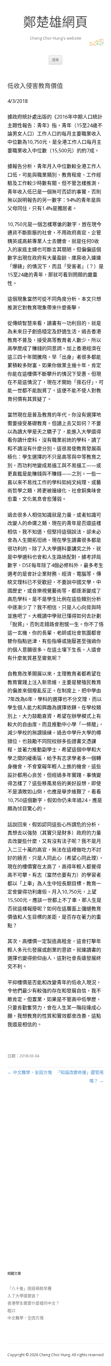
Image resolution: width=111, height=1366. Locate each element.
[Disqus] (55, 1184)
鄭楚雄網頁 (55, 22)
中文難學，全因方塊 (29, 1072)
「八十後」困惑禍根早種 (29, 1288)
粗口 (11, 1310)
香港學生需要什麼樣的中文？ (33, 1303)
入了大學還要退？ (23, 1295)
